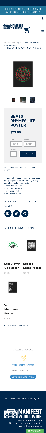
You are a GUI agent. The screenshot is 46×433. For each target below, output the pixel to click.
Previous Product (16, 48)
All (21, 42)
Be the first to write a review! (23, 377)
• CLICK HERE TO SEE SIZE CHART (20, 202)
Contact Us (36, 431)
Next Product (34, 48)
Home (7, 42)
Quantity (13, 149)
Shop (15, 42)
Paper (27, 139)
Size (12, 139)
